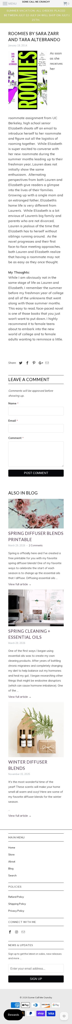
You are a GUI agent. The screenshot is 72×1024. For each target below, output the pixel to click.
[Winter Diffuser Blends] (36, 729)
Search (12, 875)
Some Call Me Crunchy (40, 997)
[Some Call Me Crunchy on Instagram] (17, 932)
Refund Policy (16, 896)
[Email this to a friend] (46, 363)
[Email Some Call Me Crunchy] (24, 932)
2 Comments (36, 545)
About (11, 861)
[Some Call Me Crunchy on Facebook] (10, 932)
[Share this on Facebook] (27, 363)
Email (13, 420)
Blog (10, 868)
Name (13, 403)
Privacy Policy (16, 910)
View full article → (19, 584)
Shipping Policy (17, 903)
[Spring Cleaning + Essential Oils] (36, 607)
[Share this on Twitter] (20, 363)
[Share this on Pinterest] (33, 363)
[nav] (10, 3)
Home (11, 847)
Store (11, 854)
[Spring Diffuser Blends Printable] (36, 513)
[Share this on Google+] (40, 363)
